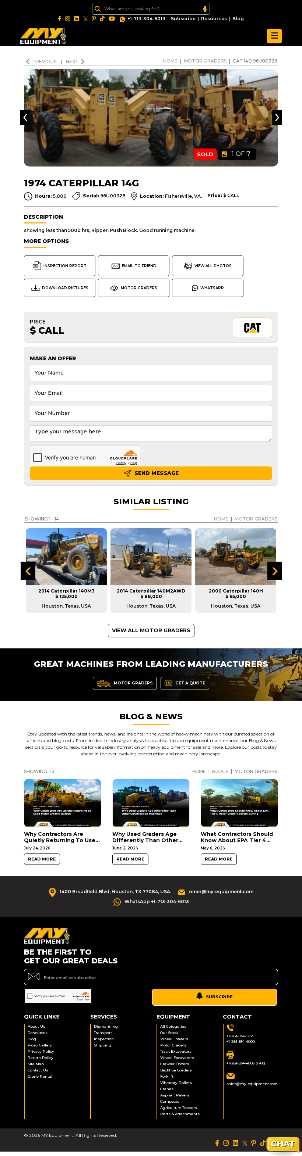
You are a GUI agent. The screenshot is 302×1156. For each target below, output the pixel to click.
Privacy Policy (41, 1051)
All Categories (173, 1026)
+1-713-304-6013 (146, 18)
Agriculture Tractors (178, 1107)
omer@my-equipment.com (221, 891)
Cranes (166, 1089)
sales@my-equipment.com (252, 1083)
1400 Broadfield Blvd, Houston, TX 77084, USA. (115, 891)
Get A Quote (189, 682)
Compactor (170, 1101)
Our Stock (169, 1032)
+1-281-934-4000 (240, 1041)
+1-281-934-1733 (239, 1036)
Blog (238, 18)
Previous (44, 61)
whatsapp (212, 288)
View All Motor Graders (151, 630)
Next (72, 61)
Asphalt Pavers (174, 1095)
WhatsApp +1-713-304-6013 (156, 901)
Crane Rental (40, 1076)
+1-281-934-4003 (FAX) (245, 1063)
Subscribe (183, 18)
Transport (103, 1032)
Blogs (220, 771)
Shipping (102, 1045)
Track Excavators (176, 1051)
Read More (42, 859)
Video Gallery (40, 1045)
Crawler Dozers (174, 1064)
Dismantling (106, 1026)
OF (241, 154)
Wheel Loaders (174, 1039)
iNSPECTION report (65, 266)
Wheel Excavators (177, 1057)
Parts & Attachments (180, 1114)
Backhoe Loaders (176, 1070)
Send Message (156, 473)
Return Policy (40, 1057)
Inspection (104, 1039)
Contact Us (38, 1070)
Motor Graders (205, 61)
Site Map (36, 1064)
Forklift (166, 1076)
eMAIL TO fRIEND (139, 266)
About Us (36, 1026)
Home (170, 61)
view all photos (213, 266)
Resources (214, 18)
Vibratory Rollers (176, 1082)
